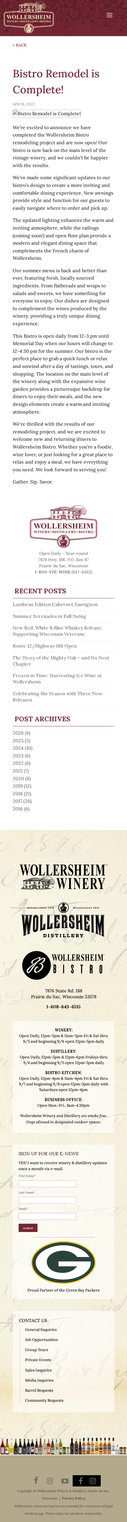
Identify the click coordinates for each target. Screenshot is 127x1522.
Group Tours (36, 1349)
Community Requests (44, 1400)
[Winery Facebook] (36, 1481)
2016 (18, 809)
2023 (18, 756)
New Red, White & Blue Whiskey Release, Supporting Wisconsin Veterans (57, 631)
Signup (28, 1228)
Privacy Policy (73, 1498)
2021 (18, 771)
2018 (18, 794)
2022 (18, 763)
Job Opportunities (41, 1339)
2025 (18, 741)
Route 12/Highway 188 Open (45, 646)
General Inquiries (41, 1329)
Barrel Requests (39, 1390)
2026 (18, 733)
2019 (18, 786)
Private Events (38, 1359)
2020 (18, 778)
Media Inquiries (39, 1380)
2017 (17, 801)
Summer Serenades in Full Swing (49, 616)
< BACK (20, 45)
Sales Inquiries (38, 1370)
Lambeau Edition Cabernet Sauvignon (55, 604)
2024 (18, 748)
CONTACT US (33, 1320)
